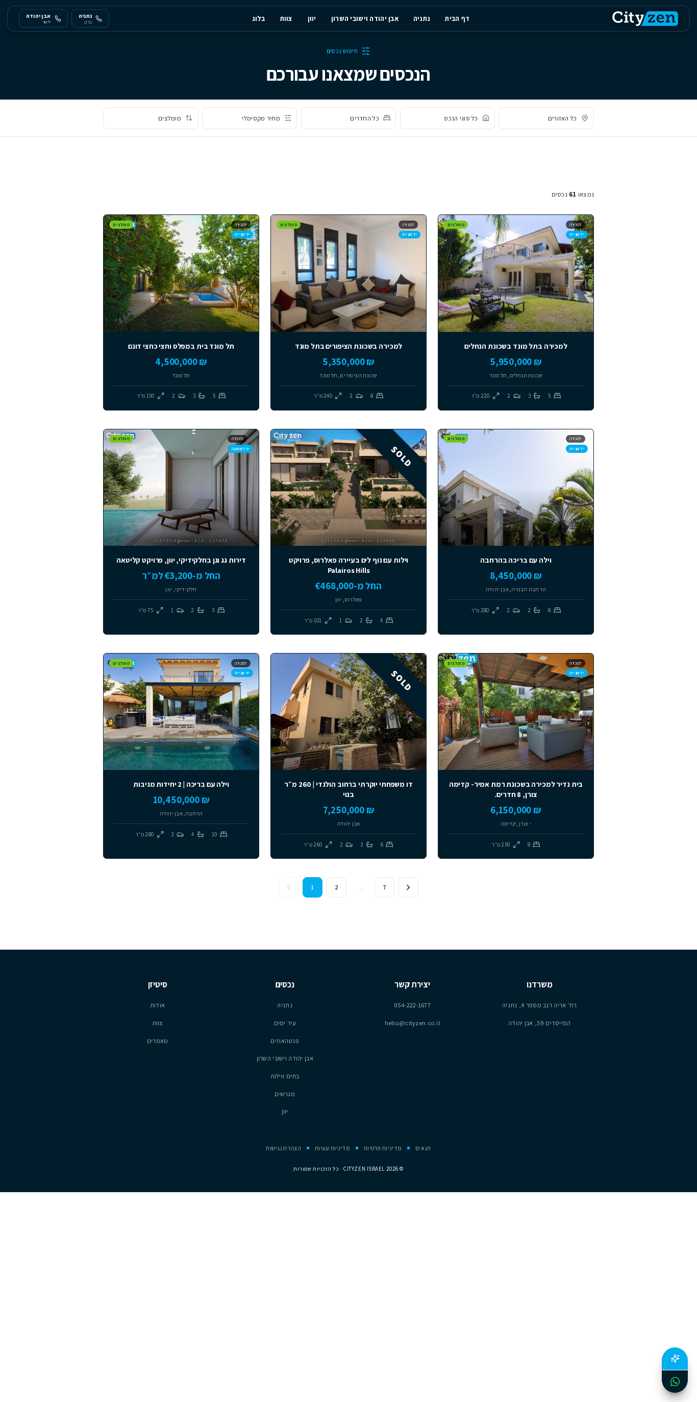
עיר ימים (285, 1023)
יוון (312, 18)
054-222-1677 (412, 1005)
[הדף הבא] (409, 887)
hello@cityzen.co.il (412, 1023)
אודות (157, 1005)
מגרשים (285, 1094)
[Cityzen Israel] (645, 18)
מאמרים (157, 1040)
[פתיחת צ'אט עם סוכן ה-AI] (675, 1358)
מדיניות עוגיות (332, 1148)
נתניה (421, 18)
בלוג (258, 18)
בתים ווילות (285, 1076)
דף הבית (457, 18)
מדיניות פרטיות (383, 1148)
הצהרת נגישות (283, 1148)
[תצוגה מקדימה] (452, 317)
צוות (286, 18)
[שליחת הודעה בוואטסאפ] (675, 1381)
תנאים (423, 1148)
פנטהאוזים (284, 1040)
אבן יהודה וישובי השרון (365, 18)
